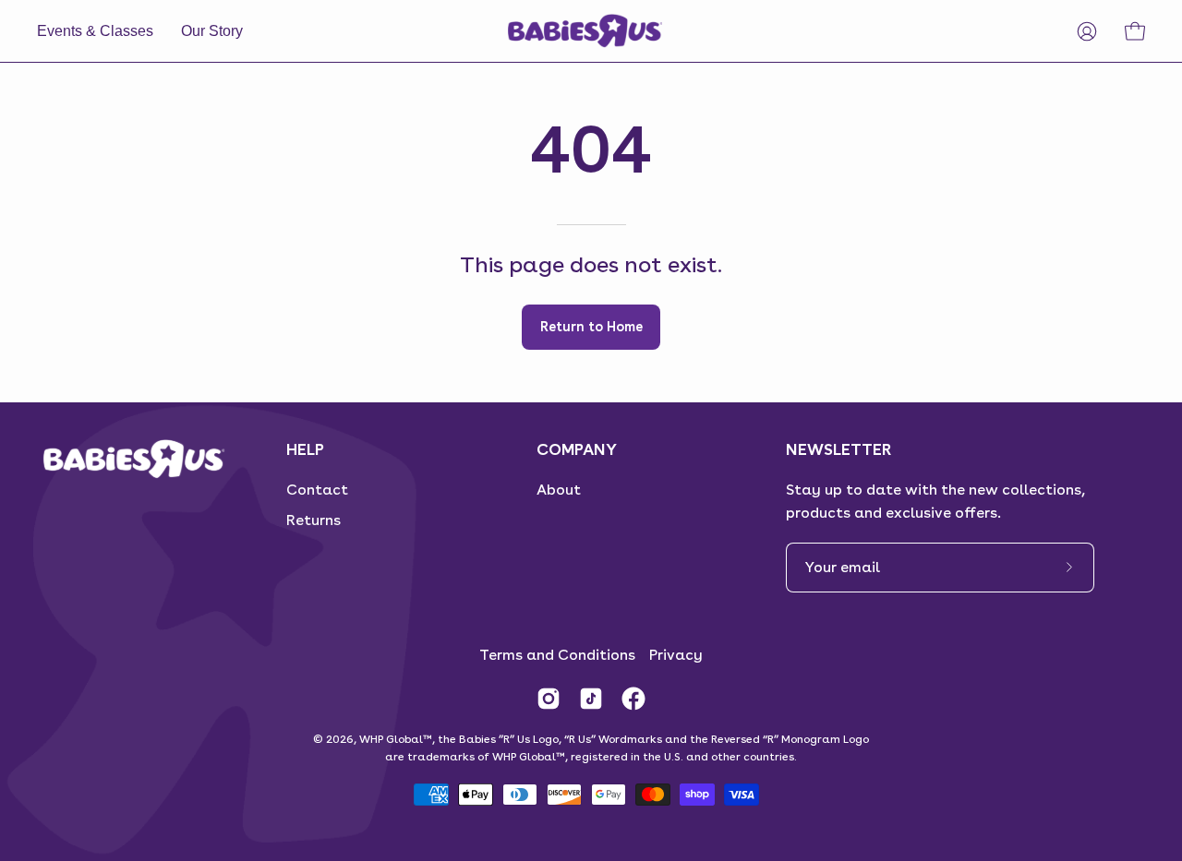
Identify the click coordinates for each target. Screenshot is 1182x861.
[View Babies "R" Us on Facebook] (633, 698)
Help (305, 449)
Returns (313, 520)
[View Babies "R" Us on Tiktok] (591, 698)
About (559, 489)
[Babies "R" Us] (586, 31)
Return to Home (591, 326)
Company (577, 449)
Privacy (676, 655)
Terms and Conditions (557, 655)
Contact (317, 489)
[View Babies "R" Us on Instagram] (548, 698)
